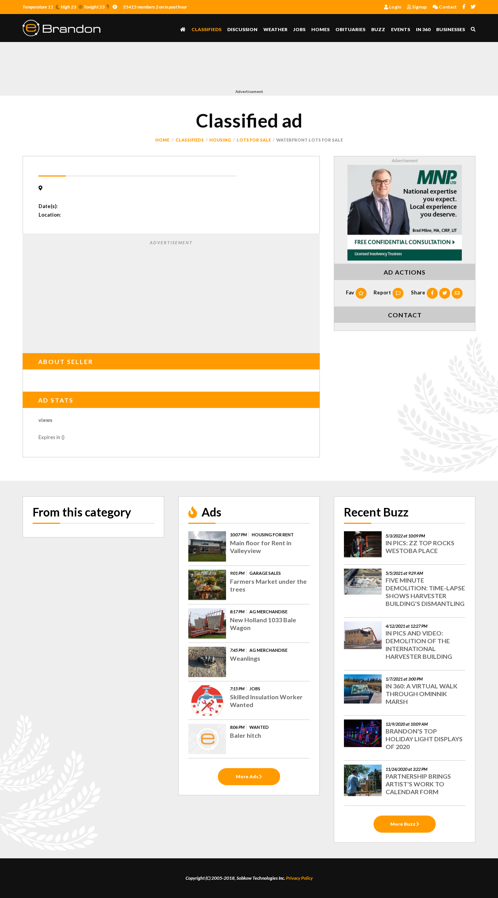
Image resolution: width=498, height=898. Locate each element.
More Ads (247, 776)
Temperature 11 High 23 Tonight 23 (64, 7)
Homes (320, 29)
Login (394, 7)
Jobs (299, 29)
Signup (419, 7)
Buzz (378, 29)
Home (162, 139)
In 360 (423, 29)
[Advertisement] (164, 67)
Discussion (242, 29)
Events (400, 29)
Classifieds (206, 29)
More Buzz (403, 824)
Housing (220, 139)
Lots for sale (254, 139)
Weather (275, 29)
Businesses (450, 29)
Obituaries (350, 29)
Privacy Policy (299, 878)
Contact (447, 7)
